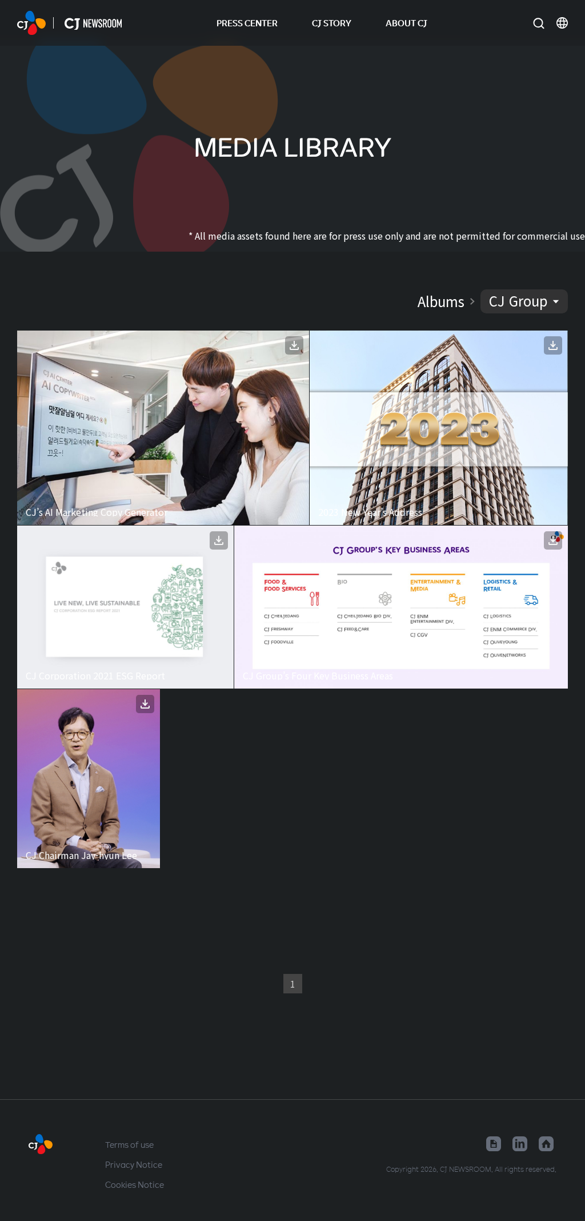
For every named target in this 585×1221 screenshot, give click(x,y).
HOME (31, 23)
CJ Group (518, 301)
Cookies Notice (134, 1184)
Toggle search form (538, 23)
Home (546, 1143)
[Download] (294, 345)
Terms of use (129, 1144)
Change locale (562, 23)
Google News (493, 1143)
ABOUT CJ (406, 23)
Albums (441, 301)
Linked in (520, 1143)
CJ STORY (331, 23)
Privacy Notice (133, 1164)
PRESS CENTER (247, 23)
